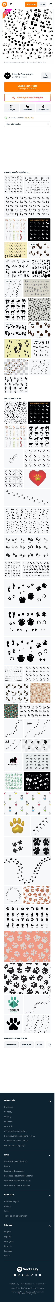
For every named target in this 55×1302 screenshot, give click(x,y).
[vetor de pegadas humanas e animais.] (13, 489)
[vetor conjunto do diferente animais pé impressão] (27, 819)
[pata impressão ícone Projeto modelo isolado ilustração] (17, 1191)
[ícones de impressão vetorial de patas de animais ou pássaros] (17, 1105)
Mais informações (14, 124)
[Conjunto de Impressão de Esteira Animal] (15, 249)
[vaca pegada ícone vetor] (14, 1171)
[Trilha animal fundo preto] (15, 273)
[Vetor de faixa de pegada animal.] (13, 349)
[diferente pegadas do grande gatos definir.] (13, 1211)
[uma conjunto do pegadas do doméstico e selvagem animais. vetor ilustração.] (17, 917)
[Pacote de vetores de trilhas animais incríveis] (17, 329)
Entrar (42, 4)
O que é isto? (29, 118)
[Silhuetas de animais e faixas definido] (15, 390)
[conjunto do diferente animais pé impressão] (27, 848)
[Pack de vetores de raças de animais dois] (16, 525)
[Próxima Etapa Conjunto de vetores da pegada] (17, 469)
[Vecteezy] (4, 4)
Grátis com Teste (27, 87)
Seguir (46, 77)
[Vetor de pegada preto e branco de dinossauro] (15, 434)
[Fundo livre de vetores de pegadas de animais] (17, 204)
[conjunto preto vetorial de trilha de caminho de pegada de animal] (33, 349)
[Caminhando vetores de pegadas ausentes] (15, 294)
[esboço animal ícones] (13, 1085)
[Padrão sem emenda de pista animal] (15, 553)
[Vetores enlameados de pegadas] (36, 488)
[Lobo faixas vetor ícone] (37, 623)
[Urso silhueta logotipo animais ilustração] (13, 1046)
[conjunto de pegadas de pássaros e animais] (27, 226)
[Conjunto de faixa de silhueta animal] (13, 184)
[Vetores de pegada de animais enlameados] (15, 311)
